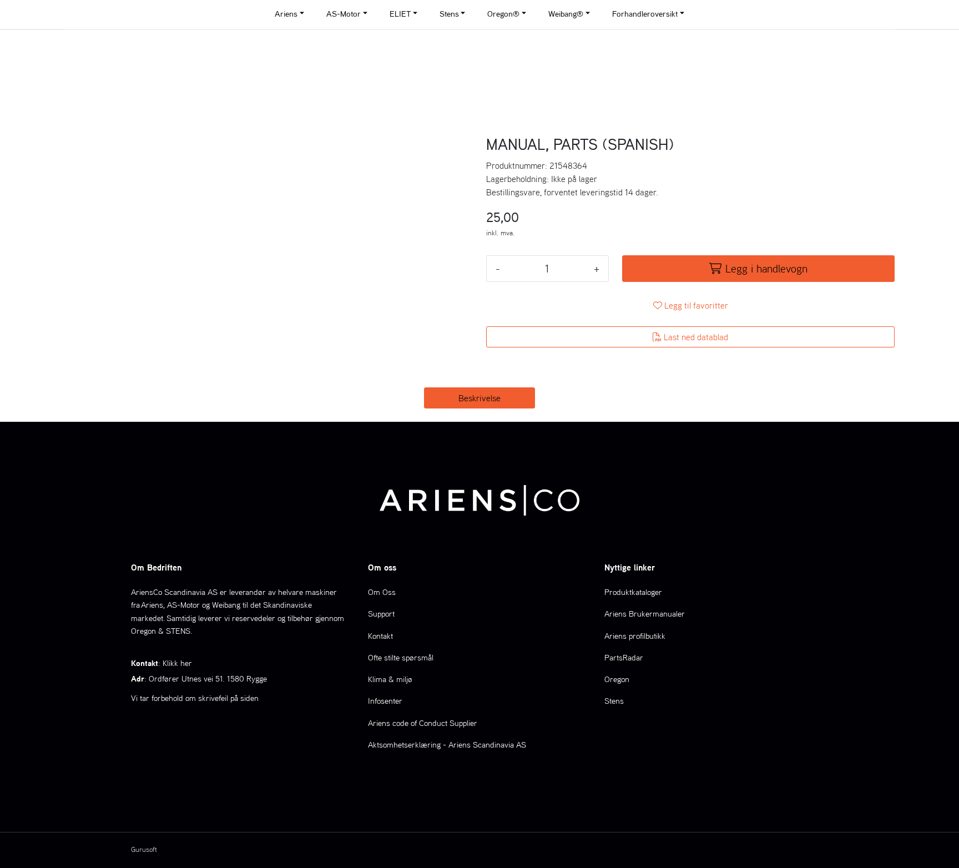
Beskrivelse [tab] (479, 398)
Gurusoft (144, 849)
